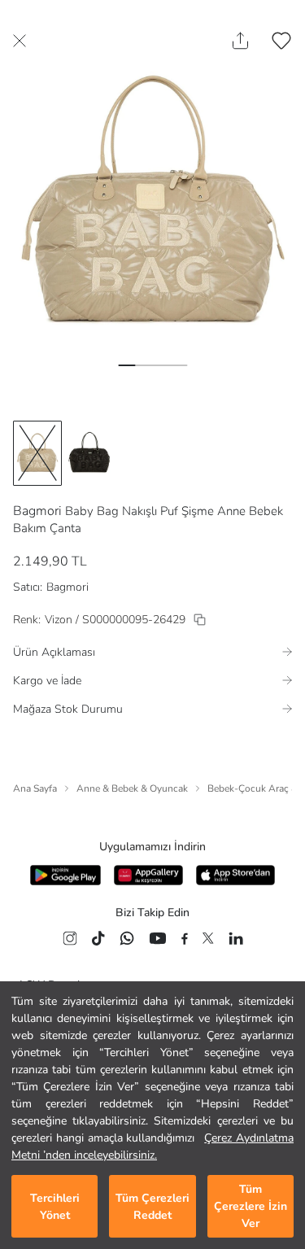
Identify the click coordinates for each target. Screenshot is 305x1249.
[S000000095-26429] (199, 619)
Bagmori (37, 511)
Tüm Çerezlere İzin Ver (250, 1206)
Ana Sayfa (35, 788)
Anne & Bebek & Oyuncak (132, 788)
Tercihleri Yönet (55, 1206)
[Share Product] (240, 40)
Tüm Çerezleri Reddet (152, 1206)
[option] (37, 453)
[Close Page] (19, 40)
